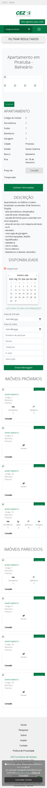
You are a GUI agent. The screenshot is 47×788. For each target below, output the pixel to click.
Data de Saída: (10, 324)
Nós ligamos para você (32, 21)
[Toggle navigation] (39, 29)
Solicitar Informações (23, 187)
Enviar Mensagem (23, 367)
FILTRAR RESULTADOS (23, 39)
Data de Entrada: (12, 314)
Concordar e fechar (23, 780)
